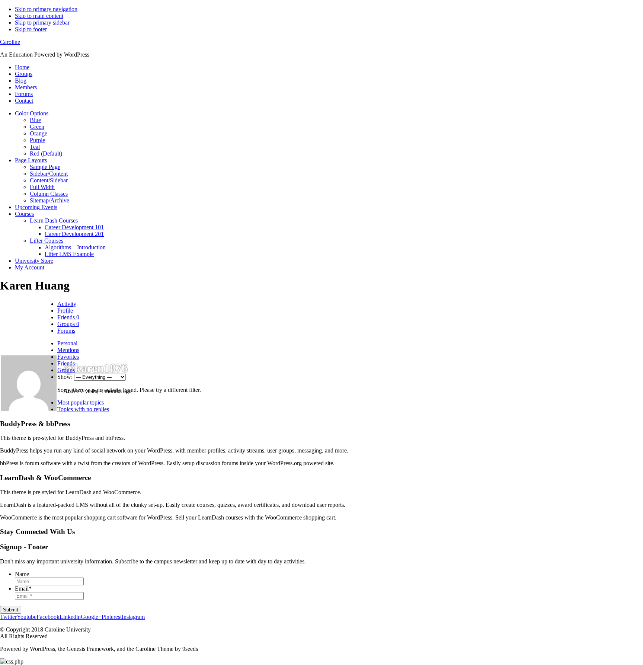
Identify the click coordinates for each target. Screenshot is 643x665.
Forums (66, 330)
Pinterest (112, 617)
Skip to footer (31, 29)
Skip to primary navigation (46, 9)
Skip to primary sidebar (42, 22)
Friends (68, 317)
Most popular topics (80, 402)
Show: (65, 377)
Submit (10, 610)
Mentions (68, 350)
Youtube (26, 617)
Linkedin (70, 617)
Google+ (91, 617)
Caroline (10, 42)
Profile (65, 310)
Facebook (48, 617)
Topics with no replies (83, 409)
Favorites (68, 357)
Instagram (133, 617)
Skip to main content (39, 16)
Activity (66, 304)
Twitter (8, 617)
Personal (67, 343)
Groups (68, 324)
